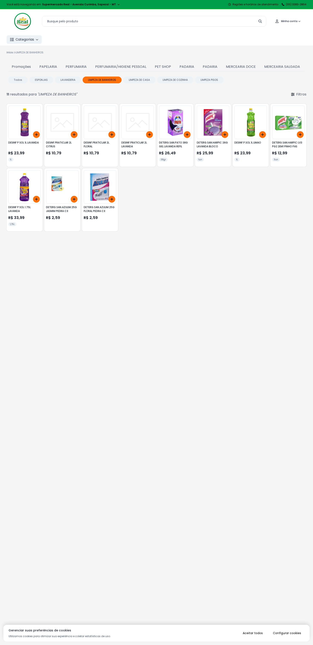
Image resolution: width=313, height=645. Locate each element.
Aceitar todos (253, 633)
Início (10, 52)
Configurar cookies (287, 633)
